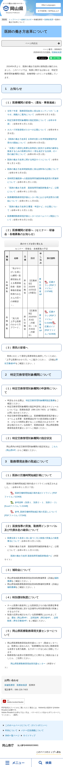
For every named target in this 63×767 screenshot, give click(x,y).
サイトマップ (29, 735)
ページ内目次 (31, 43)
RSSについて (11, 730)
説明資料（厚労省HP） (41, 617)
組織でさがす (26, 20)
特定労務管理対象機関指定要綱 (40, 400)
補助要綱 (11, 587)
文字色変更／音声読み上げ (48, 11)
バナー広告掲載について (32, 730)
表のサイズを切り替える (31, 244)
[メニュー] (16, 762)
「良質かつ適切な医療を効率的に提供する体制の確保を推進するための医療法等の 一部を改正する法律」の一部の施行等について (33, 151)
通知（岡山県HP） (20, 617)
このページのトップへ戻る (48, 752)
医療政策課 (48, 20)
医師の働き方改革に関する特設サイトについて (28, 159)
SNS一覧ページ (12, 735)
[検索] (47, 762)
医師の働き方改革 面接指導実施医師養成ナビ (31, 556)
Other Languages (48, 5)
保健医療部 (9, 685)
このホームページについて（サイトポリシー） (26, 725)
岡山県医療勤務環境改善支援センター (28, 663)
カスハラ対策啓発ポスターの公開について (26, 130)
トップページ (14, 20)
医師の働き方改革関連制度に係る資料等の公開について (33, 169)
